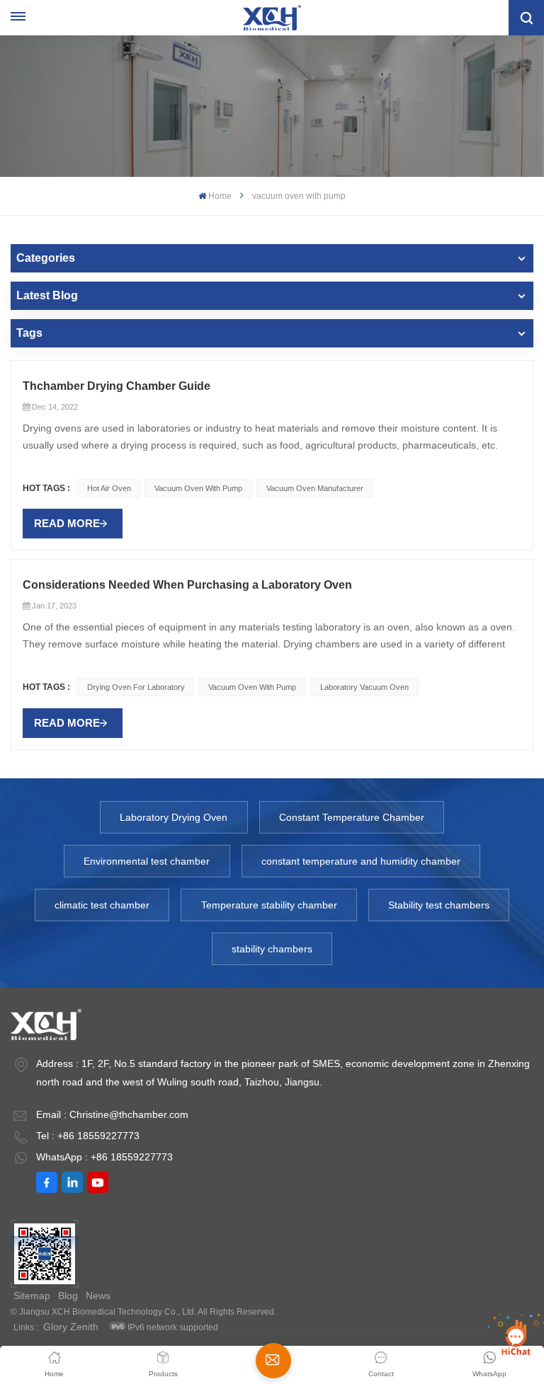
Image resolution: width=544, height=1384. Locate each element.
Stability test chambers (438, 905)
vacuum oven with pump (198, 488)
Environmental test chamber (147, 861)
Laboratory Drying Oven (173, 817)
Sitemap (31, 1295)
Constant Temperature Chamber (351, 817)
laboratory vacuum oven (364, 687)
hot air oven (109, 488)
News (98, 1295)
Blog (68, 1295)
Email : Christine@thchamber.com (112, 1114)
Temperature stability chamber (269, 905)
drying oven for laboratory (136, 687)
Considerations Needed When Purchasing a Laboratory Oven (187, 585)
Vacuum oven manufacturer (314, 488)
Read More (67, 523)
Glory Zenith (70, 1326)
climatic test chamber (102, 905)
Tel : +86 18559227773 (88, 1135)
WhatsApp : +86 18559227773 (104, 1157)
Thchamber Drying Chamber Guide (116, 386)
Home (220, 196)
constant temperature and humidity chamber (360, 861)
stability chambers (272, 949)
